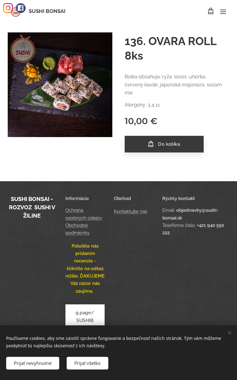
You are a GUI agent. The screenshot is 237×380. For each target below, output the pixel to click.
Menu (223, 11)
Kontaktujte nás (130, 211)
